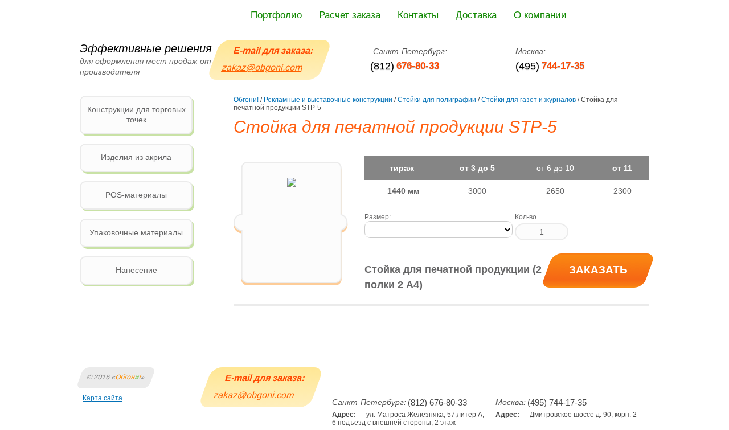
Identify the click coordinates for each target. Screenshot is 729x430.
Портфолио (276, 15)
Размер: (377, 217)
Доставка (476, 15)
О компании (540, 15)
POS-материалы (136, 194)
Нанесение (136, 270)
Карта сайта (102, 398)
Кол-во (525, 217)
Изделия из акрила (136, 157)
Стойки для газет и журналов (528, 100)
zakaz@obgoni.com (262, 67)
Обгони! (246, 100)
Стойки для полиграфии (437, 100)
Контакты (418, 15)
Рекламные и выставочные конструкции (328, 100)
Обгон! (128, 377)
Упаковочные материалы (136, 232)
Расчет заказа (349, 15)
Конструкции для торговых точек (136, 114)
